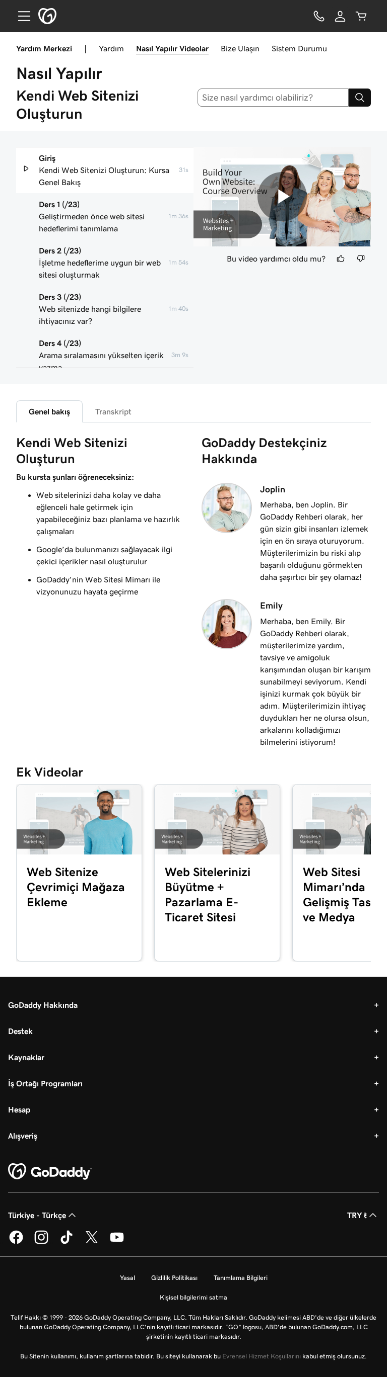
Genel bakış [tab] (49, 411)
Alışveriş (22, 1136)
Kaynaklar (26, 1057)
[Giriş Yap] (340, 16)
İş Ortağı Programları (45, 1083)
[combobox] (273, 97)
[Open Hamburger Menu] (20, 16)
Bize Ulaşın (240, 48)
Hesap (19, 1109)
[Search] (360, 98)
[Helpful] (341, 258)
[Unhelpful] (361, 258)
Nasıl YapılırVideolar (172, 48)
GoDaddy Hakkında (43, 1005)
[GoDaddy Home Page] (50, 1171)
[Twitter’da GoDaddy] (92, 1242)
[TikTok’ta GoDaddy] (66, 1242)
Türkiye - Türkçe (37, 1215)
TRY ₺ (357, 1215)
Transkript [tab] (113, 411)
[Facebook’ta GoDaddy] (16, 1242)
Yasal (127, 1277)
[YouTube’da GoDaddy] (117, 1242)
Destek (20, 1031)
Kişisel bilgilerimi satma (193, 1297)
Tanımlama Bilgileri (241, 1277)
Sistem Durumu (299, 48)
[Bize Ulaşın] (319, 16)
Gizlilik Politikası (174, 1277)
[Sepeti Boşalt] (361, 16)
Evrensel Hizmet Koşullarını (261, 1356)
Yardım (111, 48)
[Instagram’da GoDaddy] (41, 1242)
